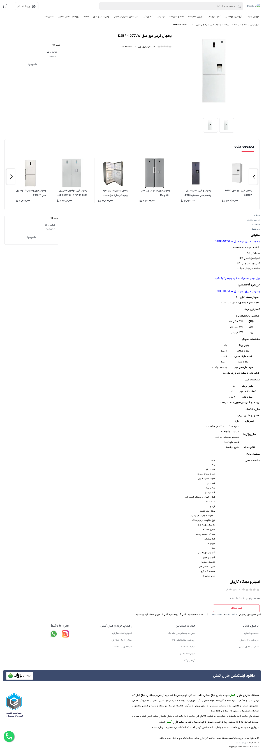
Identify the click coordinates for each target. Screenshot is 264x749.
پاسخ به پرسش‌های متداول (181, 633)
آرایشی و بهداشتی (233, 16)
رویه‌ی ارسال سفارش (122, 640)
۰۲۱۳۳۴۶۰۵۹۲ (231, 614)
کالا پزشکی (147, 16)
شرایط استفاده (188, 647)
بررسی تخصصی (253, 220)
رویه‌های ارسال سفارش (68, 16)
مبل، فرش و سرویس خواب (126, 16)
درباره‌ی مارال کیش (249, 640)
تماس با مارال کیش (249, 647)
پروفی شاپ (241, 742)
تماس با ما (49, 16)
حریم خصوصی (187, 653)
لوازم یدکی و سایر (101, 16)
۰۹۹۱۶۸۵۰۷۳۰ (217, 614)
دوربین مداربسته (195, 16)
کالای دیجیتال (214, 16)
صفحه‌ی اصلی (251, 633)
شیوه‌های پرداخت (123, 647)
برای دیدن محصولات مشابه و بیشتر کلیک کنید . (236, 278)
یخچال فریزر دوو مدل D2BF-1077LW (237, 241)
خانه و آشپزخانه (176, 16)
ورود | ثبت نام (23, 6)
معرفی (257, 215)
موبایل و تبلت (252, 16)
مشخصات (255, 224)
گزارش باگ (189, 660)
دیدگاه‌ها (256, 229)
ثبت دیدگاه (236, 608)
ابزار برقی (161, 16)
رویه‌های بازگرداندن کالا (183, 640)
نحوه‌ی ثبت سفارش (122, 633)
